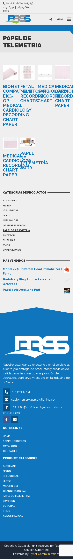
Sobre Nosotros (14, 441)
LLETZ (7, 215)
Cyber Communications (44, 553)
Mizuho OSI (10, 220)
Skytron (9, 235)
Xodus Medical (13, 250)
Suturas (9, 240)
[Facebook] (7, 420)
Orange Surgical (14, 225)
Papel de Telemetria (16, 230)
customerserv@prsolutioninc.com (34, 399)
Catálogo (10, 446)
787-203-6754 (20, 392)
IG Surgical (10, 210)
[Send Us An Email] (15, 420)
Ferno (7, 205)
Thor (6, 245)
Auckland (10, 200)
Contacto (10, 451)
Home (6, 436)
